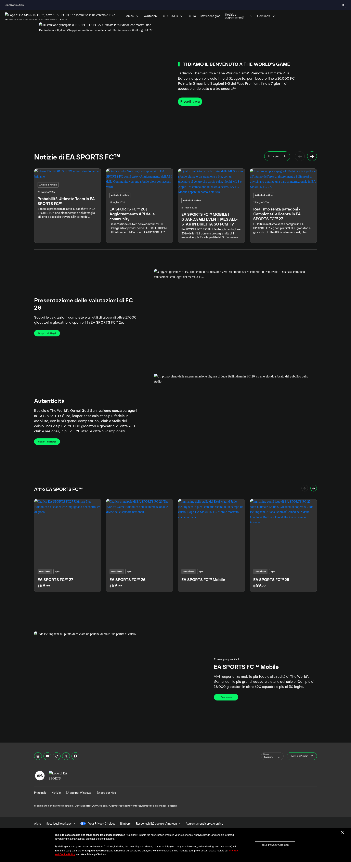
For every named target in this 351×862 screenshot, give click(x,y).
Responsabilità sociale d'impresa (156, 823)
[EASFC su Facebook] (75, 756)
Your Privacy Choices (275, 844)
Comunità (263, 16)
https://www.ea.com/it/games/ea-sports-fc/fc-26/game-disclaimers (124, 805)
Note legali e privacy (59, 823)
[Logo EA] (40, 775)
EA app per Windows (78, 793)
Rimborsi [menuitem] (125, 823)
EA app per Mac (106, 793)
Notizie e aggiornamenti (234, 16)
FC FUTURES (169, 16)
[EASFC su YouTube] (47, 756)
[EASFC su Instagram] (38, 756)
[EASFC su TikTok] (57, 756)
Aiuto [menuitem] (37, 823)
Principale (40, 793)
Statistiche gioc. (210, 16)
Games (129, 16)
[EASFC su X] (66, 756)
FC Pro (191, 16)
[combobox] (272, 756)
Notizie (56, 793)
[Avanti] (312, 156)
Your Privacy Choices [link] (101, 823)
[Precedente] (300, 156)
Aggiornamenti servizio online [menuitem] (204, 823)
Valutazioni (150, 16)
